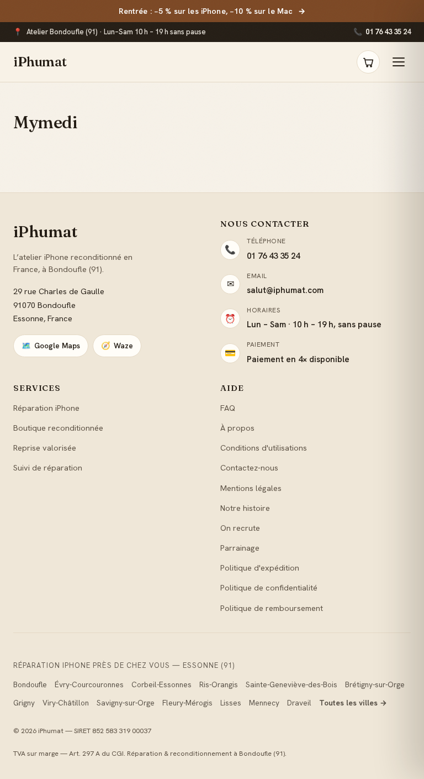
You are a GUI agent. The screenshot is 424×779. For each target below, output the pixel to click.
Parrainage (239, 547)
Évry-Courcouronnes (89, 684)
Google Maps (51, 346)
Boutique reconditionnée (58, 427)
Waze (117, 346)
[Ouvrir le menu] (398, 62)
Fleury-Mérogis (187, 703)
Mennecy (264, 703)
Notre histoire (245, 508)
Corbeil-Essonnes (161, 684)
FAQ (227, 407)
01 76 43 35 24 (382, 31)
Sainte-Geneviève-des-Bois (291, 684)
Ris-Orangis (218, 684)
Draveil (299, 703)
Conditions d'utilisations (263, 447)
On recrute (240, 527)
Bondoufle (30, 684)
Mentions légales (251, 488)
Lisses (230, 703)
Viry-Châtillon (66, 703)
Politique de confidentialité (268, 587)
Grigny (24, 703)
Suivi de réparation (47, 467)
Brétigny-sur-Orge (375, 684)
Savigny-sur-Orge (126, 703)
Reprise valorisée (44, 447)
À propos (237, 427)
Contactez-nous (249, 467)
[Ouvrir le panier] (368, 62)
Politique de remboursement (271, 608)
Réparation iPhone (46, 407)
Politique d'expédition (259, 567)
